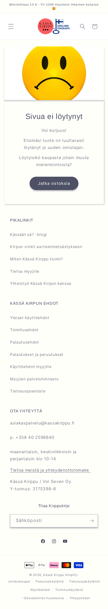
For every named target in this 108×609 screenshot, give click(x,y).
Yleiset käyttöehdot (29, 317)
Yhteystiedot (80, 598)
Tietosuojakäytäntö (84, 581)
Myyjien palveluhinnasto (34, 379)
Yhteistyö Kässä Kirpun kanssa (40, 283)
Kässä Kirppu (53, 575)
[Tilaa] (92, 520)
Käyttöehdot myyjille (30, 366)
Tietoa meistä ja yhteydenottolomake (50, 470)
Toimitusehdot (24, 329)
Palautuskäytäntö (50, 581)
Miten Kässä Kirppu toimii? (36, 259)
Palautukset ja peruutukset (37, 354)
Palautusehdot (24, 342)
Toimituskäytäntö (69, 590)
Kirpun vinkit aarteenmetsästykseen (46, 246)
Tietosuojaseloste (27, 391)
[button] (11, 26)
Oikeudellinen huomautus (44, 598)
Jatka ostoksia (54, 183)
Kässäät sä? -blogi (28, 234)
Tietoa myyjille (24, 271)
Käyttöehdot (40, 590)
